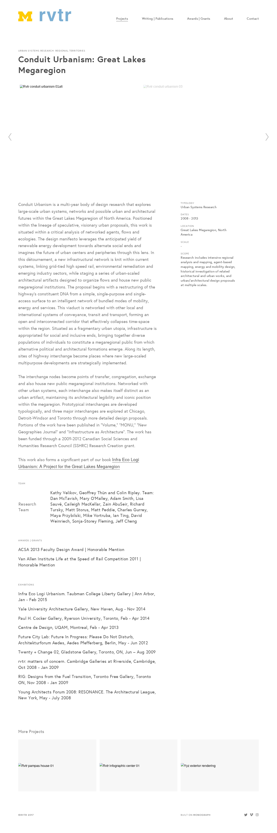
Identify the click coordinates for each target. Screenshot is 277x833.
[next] (267, 137)
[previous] (10, 137)
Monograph (201, 815)
